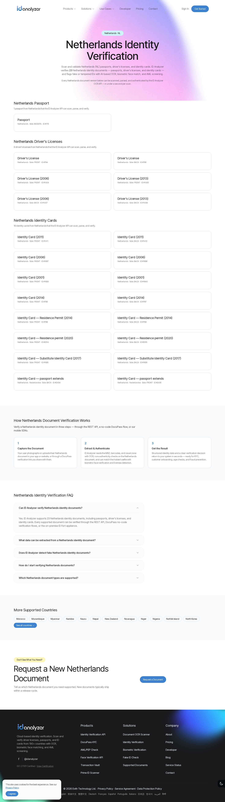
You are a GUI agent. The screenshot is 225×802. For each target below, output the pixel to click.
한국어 (149, 794)
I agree (12, 793)
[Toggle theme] (221, 783)
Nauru (83, 619)
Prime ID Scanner (90, 772)
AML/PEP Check (89, 749)
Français (102, 794)
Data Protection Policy (149, 788)
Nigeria (156, 619)
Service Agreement (125, 788)
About (169, 734)
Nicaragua (129, 619)
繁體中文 (82, 794)
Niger (143, 619)
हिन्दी (164, 794)
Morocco (20, 619)
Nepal (95, 619)
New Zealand (111, 619)
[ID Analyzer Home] (28, 8)
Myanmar (55, 619)
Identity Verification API (93, 734)
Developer (125, 8)
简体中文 (72, 794)
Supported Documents (135, 765)
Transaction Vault (90, 765)
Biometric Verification (134, 749)
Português (122, 794)
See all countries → (25, 625)
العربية (157, 794)
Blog (168, 757)
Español (112, 794)
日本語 (141, 794)
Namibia (70, 619)
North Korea (191, 619)
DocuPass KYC (89, 742)
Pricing (139, 8)
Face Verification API (92, 757)
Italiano (132, 794)
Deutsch (92, 794)
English (62, 794)
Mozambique (38, 619)
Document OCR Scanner (136, 734)
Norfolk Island (172, 619)
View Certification (45, 766)
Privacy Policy (105, 788)
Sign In (185, 8)
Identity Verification (133, 742)
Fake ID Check (131, 757)
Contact (153, 8)
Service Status (173, 765)
